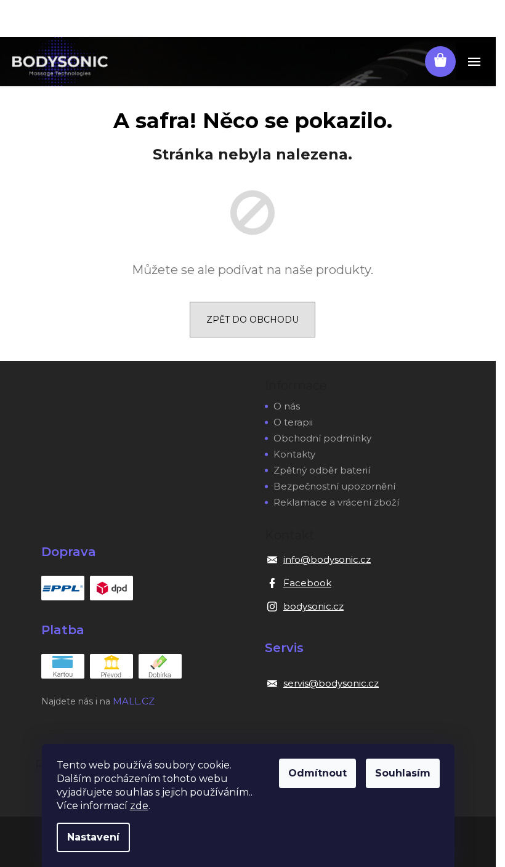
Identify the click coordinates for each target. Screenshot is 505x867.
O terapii (293, 422)
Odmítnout (317, 773)
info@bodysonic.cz (327, 559)
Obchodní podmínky (322, 438)
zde (139, 806)
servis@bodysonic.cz (331, 683)
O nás (286, 406)
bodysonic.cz (313, 606)
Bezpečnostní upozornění (334, 486)
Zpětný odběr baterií (321, 470)
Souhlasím (402, 773)
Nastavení (93, 837)
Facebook (307, 583)
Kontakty (294, 454)
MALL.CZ (134, 701)
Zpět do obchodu (252, 319)
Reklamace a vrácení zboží (336, 502)
